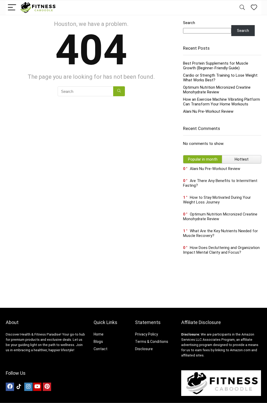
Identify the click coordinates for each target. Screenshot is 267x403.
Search (189, 22)
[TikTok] (19, 387)
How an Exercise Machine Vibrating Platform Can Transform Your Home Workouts (221, 101)
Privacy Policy (146, 334)
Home (99, 334)
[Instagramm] (28, 387)
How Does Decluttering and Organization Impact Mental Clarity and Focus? (221, 250)
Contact (100, 349)
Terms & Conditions (151, 341)
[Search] (242, 8)
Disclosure (144, 349)
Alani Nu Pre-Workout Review (208, 111)
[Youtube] (37, 387)
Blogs (98, 341)
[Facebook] (10, 387)
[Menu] (12, 8)
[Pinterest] (47, 387)
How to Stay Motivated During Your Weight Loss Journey (217, 200)
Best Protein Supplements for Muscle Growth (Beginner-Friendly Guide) (215, 65)
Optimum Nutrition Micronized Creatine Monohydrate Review (217, 89)
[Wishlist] (254, 7)
